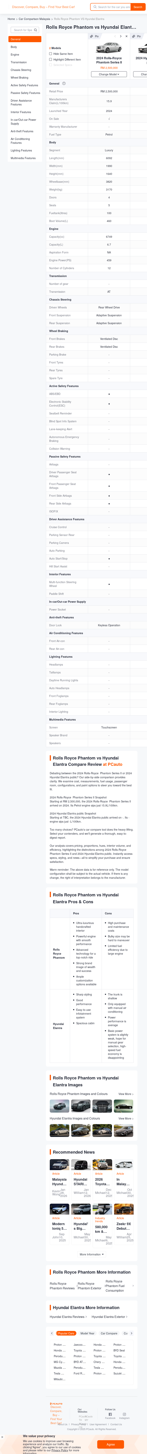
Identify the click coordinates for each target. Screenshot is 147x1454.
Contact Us (116, 1424)
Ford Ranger (81, 1373)
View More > (126, 1094)
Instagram (124, 1417)
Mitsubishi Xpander (65, 1379)
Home (11, 19)
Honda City (60, 1350)
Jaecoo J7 (80, 1344)
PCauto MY (87, 1418)
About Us (62, 1424)
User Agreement (98, 1424)
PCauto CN (81, 1425)
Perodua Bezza (123, 1367)
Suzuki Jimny (121, 1373)
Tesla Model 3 (102, 1367)
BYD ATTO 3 (81, 1362)
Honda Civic (101, 1344)
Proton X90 (100, 1373)
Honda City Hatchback (127, 1362)
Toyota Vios (121, 1356)
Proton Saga (101, 1350)
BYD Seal (119, 1350)
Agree (111, 1444)
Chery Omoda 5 (103, 1362)
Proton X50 (60, 1344)
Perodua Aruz (82, 1367)
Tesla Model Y (62, 1373)
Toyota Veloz (101, 1356)
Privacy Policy (78, 1424)
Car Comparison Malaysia (34, 19)
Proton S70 (120, 1344)
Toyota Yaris (81, 1350)
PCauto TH (81, 1418)
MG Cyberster (62, 1362)
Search (138, 7)
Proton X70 (80, 1356)
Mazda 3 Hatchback (66, 1367)
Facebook (110, 1417)
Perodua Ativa (62, 1356)
